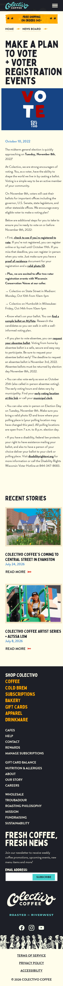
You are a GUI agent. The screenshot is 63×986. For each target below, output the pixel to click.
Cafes (10, 730)
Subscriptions (20, 694)
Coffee (12, 681)
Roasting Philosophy (23, 806)
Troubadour (16, 800)
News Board (31, 29)
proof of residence (16, 261)
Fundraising (16, 817)
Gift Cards (16, 707)
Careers (12, 785)
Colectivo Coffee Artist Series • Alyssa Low (33, 634)
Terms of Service (31, 955)
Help (9, 736)
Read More (15, 571)
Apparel (13, 713)
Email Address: (16, 869)
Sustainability (17, 823)
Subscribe (43, 877)
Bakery (12, 700)
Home (9, 29)
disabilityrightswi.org (41, 456)
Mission (12, 811)
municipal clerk (42, 398)
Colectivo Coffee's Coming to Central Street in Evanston (32, 557)
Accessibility (31, 970)
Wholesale (14, 794)
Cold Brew (16, 688)
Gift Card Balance (20, 762)
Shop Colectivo (21, 675)
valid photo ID (36, 265)
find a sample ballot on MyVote (32, 318)
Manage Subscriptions (24, 753)
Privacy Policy (31, 963)
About (10, 774)
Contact (12, 741)
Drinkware (16, 719)
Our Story (14, 779)
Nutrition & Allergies (23, 768)
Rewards (12, 747)
